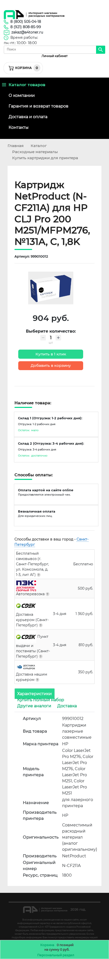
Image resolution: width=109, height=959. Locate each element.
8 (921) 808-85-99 (25, 27)
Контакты (19, 127)
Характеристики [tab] (34, 693)
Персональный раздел (55, 955)
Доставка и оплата (28, 116)
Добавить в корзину (51, 365)
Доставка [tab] (67, 705)
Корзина (47, 945)
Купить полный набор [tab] (40, 699)
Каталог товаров (25, 84)
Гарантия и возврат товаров (38, 106)
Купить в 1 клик (50, 354)
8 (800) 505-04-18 (25, 21)
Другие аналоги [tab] (34, 705)
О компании (22, 95)
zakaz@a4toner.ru (27, 32)
